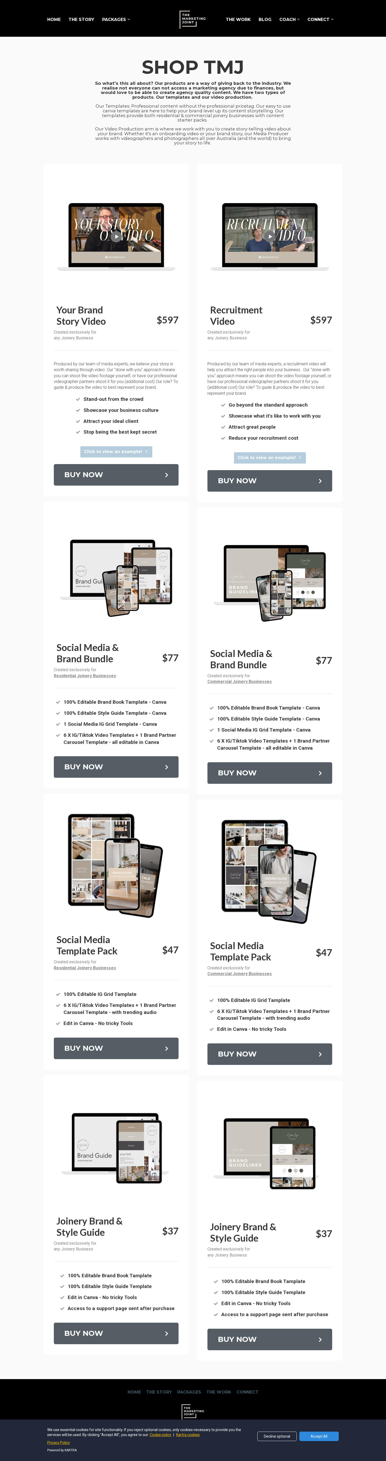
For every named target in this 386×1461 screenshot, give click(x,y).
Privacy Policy (58, 1443)
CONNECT (318, 19)
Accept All (319, 1436)
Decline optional (277, 1436)
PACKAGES (114, 19)
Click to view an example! (113, 451)
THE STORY (81, 19)
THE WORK (238, 19)
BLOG (265, 19)
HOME (54, 19)
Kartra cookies (188, 1435)
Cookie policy (161, 1435)
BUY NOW (83, 474)
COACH (287, 19)
